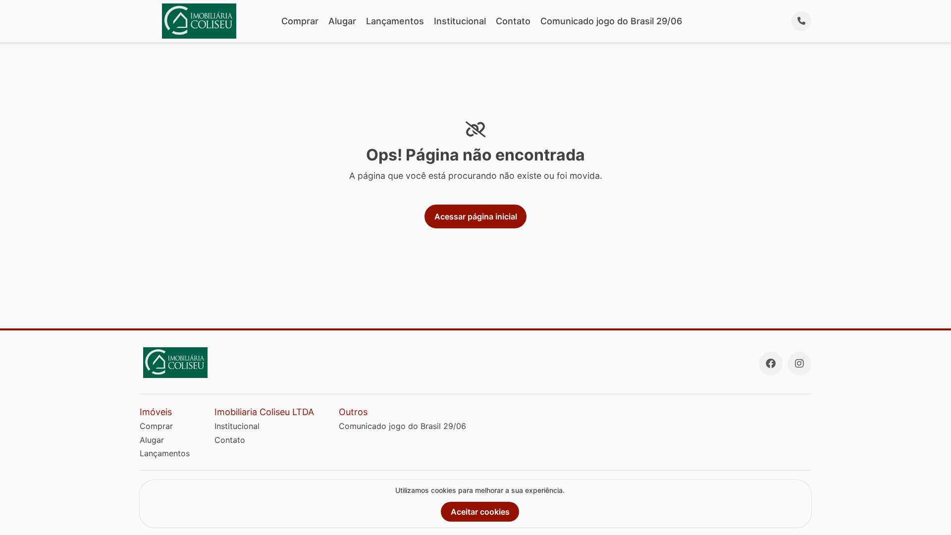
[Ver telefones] (801, 21)
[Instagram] (799, 363)
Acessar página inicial (475, 216)
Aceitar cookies (480, 512)
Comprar (299, 21)
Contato (513, 21)
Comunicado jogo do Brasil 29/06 (611, 21)
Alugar (342, 21)
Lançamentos (395, 21)
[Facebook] (771, 363)
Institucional (460, 21)
